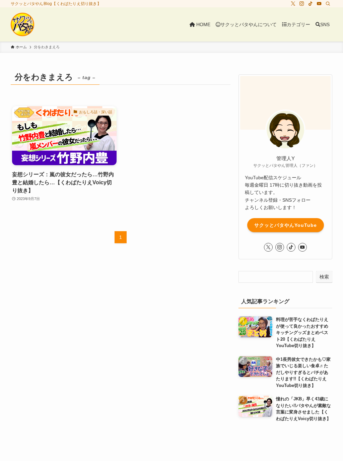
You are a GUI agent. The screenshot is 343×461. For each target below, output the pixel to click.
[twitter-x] (293, 3)
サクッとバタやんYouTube (285, 225)
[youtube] (319, 3)
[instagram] (301, 3)
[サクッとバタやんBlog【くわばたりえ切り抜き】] (22, 24)
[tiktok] (310, 3)
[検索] (328, 3)
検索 (324, 276)
